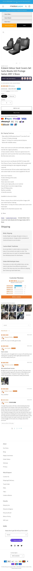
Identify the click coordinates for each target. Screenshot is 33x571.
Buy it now (16, 112)
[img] (4, 335)
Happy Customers (8, 455)
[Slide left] (13, 63)
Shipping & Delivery (8, 480)
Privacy (5, 467)
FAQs (4, 488)
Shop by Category (8, 509)
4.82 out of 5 (20, 281)
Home (2, 218)
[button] (3, 6)
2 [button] (14, 428)
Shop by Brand (7, 513)
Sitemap (5, 463)
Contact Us (6, 476)
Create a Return (7, 495)
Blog (4, 452)
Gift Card (5, 520)
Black (4, 96)
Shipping (8, 90)
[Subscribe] (26, 535)
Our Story (5, 448)
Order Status (6, 459)
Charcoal (12, 96)
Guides (5, 526)
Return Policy (7, 516)
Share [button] (4, 213)
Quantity (3, 99)
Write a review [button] (16, 297)
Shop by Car (6, 505)
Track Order (6, 484)
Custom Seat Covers (11, 218)
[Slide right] (20, 63)
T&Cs (4, 491)
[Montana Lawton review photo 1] (5, 381)
